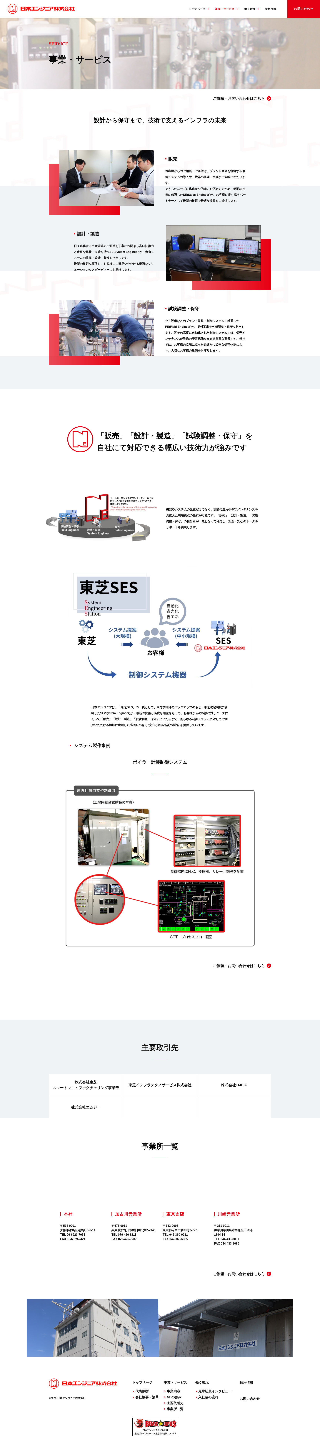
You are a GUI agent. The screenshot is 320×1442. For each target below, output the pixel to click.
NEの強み (174, 1397)
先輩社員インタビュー (215, 1391)
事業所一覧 (175, 1409)
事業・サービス (175, 1382)
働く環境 (202, 1382)
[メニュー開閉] (208, 9)
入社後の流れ (208, 1397)
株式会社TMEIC (234, 1085)
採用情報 (270, 8)
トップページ (142, 1382)
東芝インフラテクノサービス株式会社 (160, 1085)
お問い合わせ (303, 8)
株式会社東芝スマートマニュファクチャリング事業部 (86, 1085)
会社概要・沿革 (147, 1397)
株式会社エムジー (86, 1107)
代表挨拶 (142, 1391)
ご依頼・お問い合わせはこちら (239, 98)
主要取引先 (175, 1403)
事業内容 (173, 1391)
